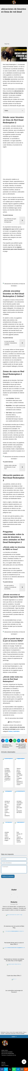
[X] (10, 740)
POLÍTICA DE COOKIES (6, 1052)
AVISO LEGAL (4, 1050)
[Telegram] (18, 740)
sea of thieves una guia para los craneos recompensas (7, 746)
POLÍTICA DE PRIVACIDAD (7, 1053)
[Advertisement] (14, 28)
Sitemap (3, 1062)
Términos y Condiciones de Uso (8, 1055)
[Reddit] (26, 1069)
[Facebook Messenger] (7, 740)
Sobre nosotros (4, 1065)
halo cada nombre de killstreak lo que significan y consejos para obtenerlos (21, 745)
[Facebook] (3, 740)
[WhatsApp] (14, 740)
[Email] (22, 740)
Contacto (3, 1063)
